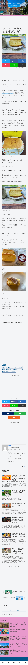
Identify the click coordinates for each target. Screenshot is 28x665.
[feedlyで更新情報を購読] (20, 413)
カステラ (5, 367)
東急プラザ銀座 (6, 371)
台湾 (4, 364)
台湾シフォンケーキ (19, 369)
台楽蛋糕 (20, 367)
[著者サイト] (8, 413)
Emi (9, 445)
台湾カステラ (10, 369)
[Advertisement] (14, 20)
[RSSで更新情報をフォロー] (14, 417)
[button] (25, 335)
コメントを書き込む (14, 610)
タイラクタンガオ (12, 367)
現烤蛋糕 (13, 371)
